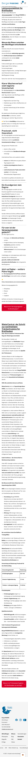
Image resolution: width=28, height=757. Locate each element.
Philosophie (5, 736)
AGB (6, 747)
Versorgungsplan (8, 90)
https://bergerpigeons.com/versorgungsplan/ (14, 281)
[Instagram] (20, 719)
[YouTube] (24, 719)
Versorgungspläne (7, 15)
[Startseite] (8, 3)
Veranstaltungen (22, 733)
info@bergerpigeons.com (7, 729)
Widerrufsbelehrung (13, 747)
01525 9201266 (6, 726)
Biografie (4, 739)
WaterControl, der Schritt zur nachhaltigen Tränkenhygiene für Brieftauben (13, 327)
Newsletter (21, 736)
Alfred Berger (5, 733)
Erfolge (4, 742)
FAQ (12, 739)
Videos (13, 742)
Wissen (13, 733)
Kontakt (20, 739)
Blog (12, 736)
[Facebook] (16, 719)
